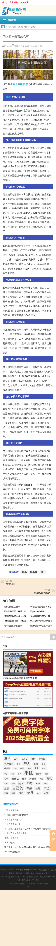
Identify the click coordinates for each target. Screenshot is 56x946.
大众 (15, 768)
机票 (24, 778)
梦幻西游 (32, 778)
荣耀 (37, 788)
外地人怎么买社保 (12, 824)
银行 (38, 793)
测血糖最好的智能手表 (40, 616)
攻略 (46, 774)
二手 (16, 758)
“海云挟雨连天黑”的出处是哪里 (42, 606)
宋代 (29, 768)
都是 (30, 792)
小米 (44, 768)
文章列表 (14, 2)
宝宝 (37, 768)
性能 (12, 774)
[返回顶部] (53, 847)
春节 (6, 778)
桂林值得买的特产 (12, 606)
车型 (47, 788)
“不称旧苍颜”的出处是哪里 (16, 814)
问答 (46, 793)
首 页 (4, 2)
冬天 (18, 764)
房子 (19, 774)
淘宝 (41, 778)
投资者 (38, 774)
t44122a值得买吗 (12, 851)
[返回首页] (53, 833)
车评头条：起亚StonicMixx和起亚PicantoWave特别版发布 (28, 847)
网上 (15, 84)
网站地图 (19, 873)
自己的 (17, 787)
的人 (21, 783)
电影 (8, 97)
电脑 (13, 783)
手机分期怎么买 (11, 837)
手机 (28, 773)
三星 (7, 758)
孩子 (22, 768)
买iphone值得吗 (37, 611)
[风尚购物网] (28, 10)
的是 (29, 783)
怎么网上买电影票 (42, 592)
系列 (45, 783)
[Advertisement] (28, 918)
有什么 (15, 778)
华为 (27, 763)
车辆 (6, 793)
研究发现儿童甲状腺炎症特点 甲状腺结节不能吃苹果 (27, 828)
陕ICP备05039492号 (39, 873)
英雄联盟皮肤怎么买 (13, 819)
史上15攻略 (9, 842)
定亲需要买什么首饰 (13, 625)
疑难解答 (27, 873)
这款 (21, 793)
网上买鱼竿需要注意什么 (41, 620)
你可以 (42, 758)
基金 (43, 763)
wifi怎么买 (10, 583)
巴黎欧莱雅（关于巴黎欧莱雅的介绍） (16, 620)
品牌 (36, 763)
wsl (10, 46)
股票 (6, 788)
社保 (38, 783)
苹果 (29, 788)
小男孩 (28, 886)
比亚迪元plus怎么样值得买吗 (42, 625)
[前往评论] (53, 840)
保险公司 (8, 763)
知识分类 (25, 2)
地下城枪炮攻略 (11, 810)
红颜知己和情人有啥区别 (15, 833)
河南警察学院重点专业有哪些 (16, 616)
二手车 (24, 758)
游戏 (49, 778)
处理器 (7, 768)
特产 (6, 783)
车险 (13, 793)
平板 (5, 774)
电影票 (24, 84)
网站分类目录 (44, 869)
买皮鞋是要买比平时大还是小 (16, 611)
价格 (33, 758)
